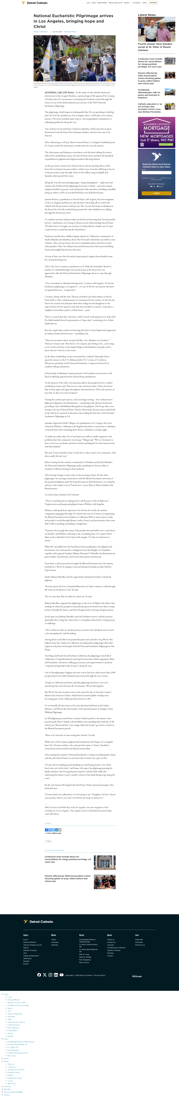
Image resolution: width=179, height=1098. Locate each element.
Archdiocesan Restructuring (18, 1005)
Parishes (110, 953)
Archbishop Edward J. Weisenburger (87, 941)
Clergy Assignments (31, 956)
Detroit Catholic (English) (13, 1092)
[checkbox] (157, 186)
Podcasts (54, 942)
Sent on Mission (13, 1027)
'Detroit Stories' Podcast (16, 1022)
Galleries (54, 945)
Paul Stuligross (85, 960)
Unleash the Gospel (14, 1078)
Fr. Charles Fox (12, 1047)
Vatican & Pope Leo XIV (116, 2)
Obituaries (27, 958)
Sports (25, 948)
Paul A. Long (84, 954)
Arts (25, 953)
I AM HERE (12, 1030)
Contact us (111, 942)
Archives (110, 945)
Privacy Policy (158, 178)
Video (53, 939)
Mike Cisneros (41, 32)
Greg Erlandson (13, 1050)
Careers (110, 956)
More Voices (84, 962)
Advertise (139, 942)
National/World (102, 2)
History (10, 1033)
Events (94, 2)
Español (126, 2)
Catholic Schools (29, 950)
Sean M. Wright (85, 957)
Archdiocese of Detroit (116, 948)
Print (49, 841)
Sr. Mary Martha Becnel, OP (88, 951)
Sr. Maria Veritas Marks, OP (88, 946)
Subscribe (153, 2)
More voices (11, 1055)
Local (88, 2)
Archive (7, 1095)
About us (110, 939)
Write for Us (140, 945)
